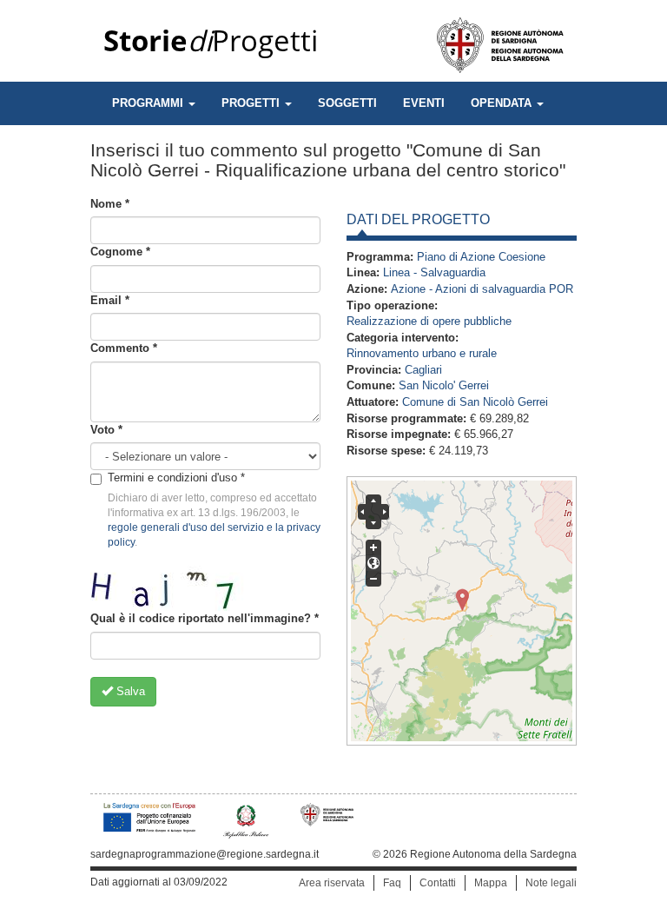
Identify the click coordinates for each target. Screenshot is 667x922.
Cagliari (423, 369)
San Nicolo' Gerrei (444, 385)
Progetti (210, 41)
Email (109, 300)
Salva (129, 691)
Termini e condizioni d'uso (176, 477)
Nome (109, 203)
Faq (392, 883)
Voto (106, 429)
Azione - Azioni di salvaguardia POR (482, 288)
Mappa (490, 883)
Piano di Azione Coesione (481, 256)
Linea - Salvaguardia (434, 272)
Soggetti (347, 102)
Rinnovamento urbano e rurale (422, 353)
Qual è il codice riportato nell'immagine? (204, 618)
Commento (123, 348)
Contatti (437, 883)
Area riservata (332, 883)
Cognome (120, 251)
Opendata (503, 102)
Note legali (551, 883)
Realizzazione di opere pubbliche (429, 321)
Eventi (424, 102)
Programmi (149, 102)
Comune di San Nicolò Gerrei (475, 401)
